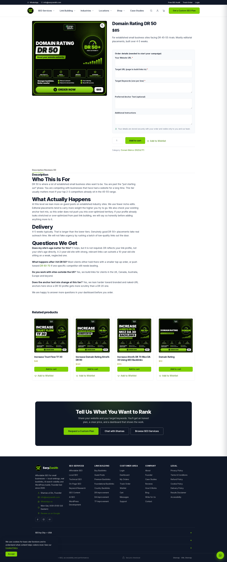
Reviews (149, 484)
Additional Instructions (125, 113)
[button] (102, 25)
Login (197, 2)
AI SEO (72, 497)
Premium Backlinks (102, 479)
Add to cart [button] (51, 369)
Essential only (27, 554)
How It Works (151, 488)
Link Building (66, 10)
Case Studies (137, 10)
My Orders (124, 479)
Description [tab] (38, 170)
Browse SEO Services (147, 431)
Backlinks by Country (44, 540)
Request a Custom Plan (81, 431)
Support (123, 501)
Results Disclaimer (178, 492)
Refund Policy (177, 479)
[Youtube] (49, 519)
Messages (124, 497)
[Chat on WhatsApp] (220, 555)
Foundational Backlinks (104, 484)
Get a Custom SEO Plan (184, 10)
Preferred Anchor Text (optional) (130, 97)
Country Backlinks (102, 488)
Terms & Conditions (179, 475)
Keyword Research (77, 488)
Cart (121, 492)
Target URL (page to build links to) (131, 69)
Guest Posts (99, 475)
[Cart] (164, 11)
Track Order (188, 2)
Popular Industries (43, 548)
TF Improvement (101, 501)
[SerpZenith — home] (30, 10)
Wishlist (123, 488)
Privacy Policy (177, 470)
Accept (11, 554)
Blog (147, 492)
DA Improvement (101, 497)
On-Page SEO (75, 484)
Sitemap (176, 558)
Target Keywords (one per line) (130, 81)
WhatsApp (34, 2)
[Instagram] (43, 519)
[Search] (151, 11)
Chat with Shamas (114, 431)
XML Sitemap (186, 558)
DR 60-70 (45, 265)
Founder (149, 475)
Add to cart (135, 140)
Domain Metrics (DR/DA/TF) (132, 150)
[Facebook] (37, 519)
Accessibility (176, 497)
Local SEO (73, 475)
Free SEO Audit (174, 2)
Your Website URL (124, 58)
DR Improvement (101, 492)
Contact (148, 501)
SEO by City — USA (43, 533)
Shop (119, 10)
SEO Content (74, 492)
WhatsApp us (47, 501)
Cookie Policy (177, 484)
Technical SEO (75, 479)
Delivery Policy (177, 488)
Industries (86, 10)
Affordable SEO (75, 470)
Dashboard (124, 475)
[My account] (157, 11)
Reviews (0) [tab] (50, 170)
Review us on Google (50, 513)
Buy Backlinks (100, 470)
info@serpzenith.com (52, 2)
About (147, 470)
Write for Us (150, 497)
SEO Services (45, 10)
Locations (104, 10)
